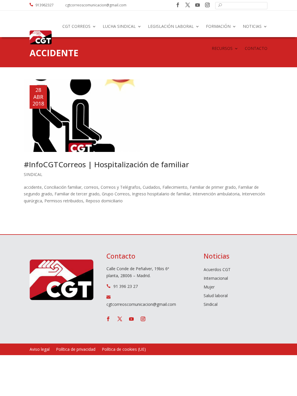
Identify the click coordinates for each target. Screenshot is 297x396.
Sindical (33, 174)
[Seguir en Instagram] (207, 5)
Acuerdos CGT (217, 270)
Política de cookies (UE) (124, 349)
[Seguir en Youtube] (197, 5)
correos (91, 187)
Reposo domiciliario (104, 201)
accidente (33, 187)
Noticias (252, 26)
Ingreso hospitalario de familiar (161, 194)
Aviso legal (40, 349)
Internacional (216, 278)
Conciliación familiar (63, 187)
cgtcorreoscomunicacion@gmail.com (95, 5)
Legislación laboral (171, 26)
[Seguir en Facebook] (178, 5)
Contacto (256, 48)
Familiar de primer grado (213, 187)
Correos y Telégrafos (120, 187)
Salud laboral (216, 296)
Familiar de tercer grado (77, 194)
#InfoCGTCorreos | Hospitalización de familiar (106, 164)
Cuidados (151, 187)
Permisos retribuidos (63, 201)
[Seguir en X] (188, 5)
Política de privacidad (75, 349)
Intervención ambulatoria (216, 194)
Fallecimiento (174, 187)
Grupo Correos (116, 194)
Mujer (209, 287)
